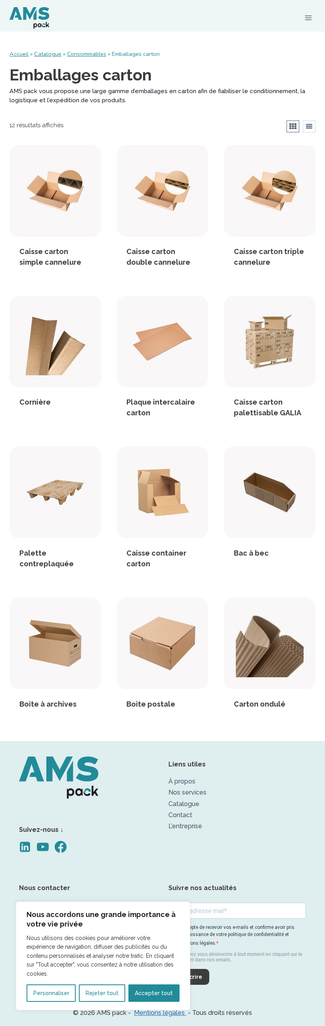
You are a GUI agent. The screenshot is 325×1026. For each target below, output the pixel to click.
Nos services (187, 792)
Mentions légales (160, 1012)
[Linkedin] (28, 853)
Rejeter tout (102, 993)
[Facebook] (64, 853)
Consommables (86, 54)
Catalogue (47, 54)
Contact (180, 815)
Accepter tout (154, 993)
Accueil (19, 54)
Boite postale (150, 704)
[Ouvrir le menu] (308, 17)
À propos (181, 781)
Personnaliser (51, 993)
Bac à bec (251, 553)
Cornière (35, 402)
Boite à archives (47, 704)
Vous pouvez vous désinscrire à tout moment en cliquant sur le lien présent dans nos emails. (235, 957)
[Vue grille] (293, 126)
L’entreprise (185, 826)
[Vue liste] (309, 126)
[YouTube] (46, 853)
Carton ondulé (259, 704)
